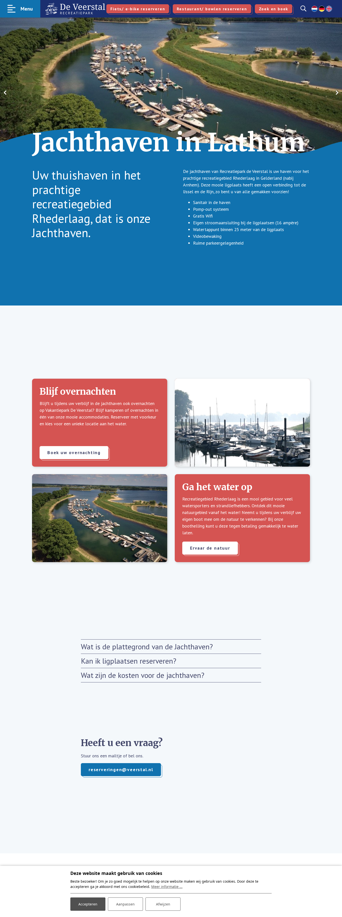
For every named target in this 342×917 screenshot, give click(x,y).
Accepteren (87, 904)
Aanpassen (125, 904)
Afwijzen (163, 904)
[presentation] (5, 93)
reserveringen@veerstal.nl (121, 769)
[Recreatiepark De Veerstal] (75, 9)
